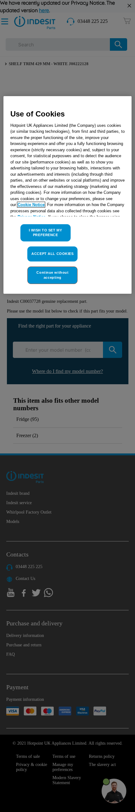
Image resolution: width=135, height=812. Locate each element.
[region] (67, 195)
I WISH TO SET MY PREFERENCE (45, 232)
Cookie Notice (31, 204)
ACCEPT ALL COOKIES (52, 254)
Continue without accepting (52, 275)
